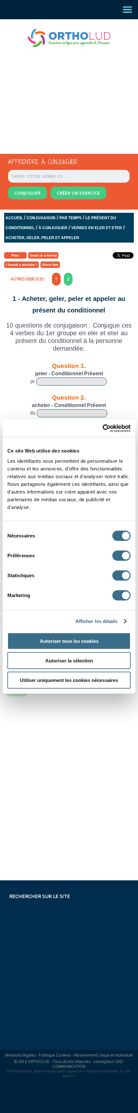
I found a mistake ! (21, 265)
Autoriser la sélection (69, 660)
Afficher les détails (96, 621)
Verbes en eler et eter (96, 228)
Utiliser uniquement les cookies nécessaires (69, 680)
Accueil (14, 218)
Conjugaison (41, 218)
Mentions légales (20, 1055)
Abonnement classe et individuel (103, 1055)
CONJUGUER (27, 193)
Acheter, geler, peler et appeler (42, 238)
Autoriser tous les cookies (69, 641)
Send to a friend (43, 255)
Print (15, 255)
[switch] (121, 555)
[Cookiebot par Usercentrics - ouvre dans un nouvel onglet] (102, 428)
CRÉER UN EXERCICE (78, 193)
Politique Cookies (55, 1055)
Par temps (70, 218)
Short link (50, 265)
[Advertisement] (63, 94)
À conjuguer (53, 228)
